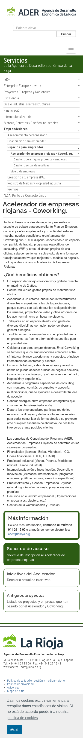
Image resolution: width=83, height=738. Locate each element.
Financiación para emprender (26, 141)
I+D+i (7, 79)
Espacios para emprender (25, 147)
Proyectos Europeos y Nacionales (27, 92)
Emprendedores (15, 129)
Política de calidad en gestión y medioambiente (36, 680)
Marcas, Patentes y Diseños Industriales (31, 123)
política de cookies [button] (22, 718)
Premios (12, 189)
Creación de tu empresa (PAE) (26, 177)
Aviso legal (13, 687)
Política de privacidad (20, 684)
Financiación (12, 110)
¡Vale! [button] (14, 730)
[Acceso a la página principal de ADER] (41, 12)
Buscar (66, 34)
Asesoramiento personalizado (27, 135)
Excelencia (11, 98)
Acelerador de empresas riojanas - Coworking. (42, 153)
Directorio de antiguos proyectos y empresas (40, 159)
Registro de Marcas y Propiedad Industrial (34, 183)
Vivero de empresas (23, 171)
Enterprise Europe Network (22, 86)
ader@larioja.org (19, 534)
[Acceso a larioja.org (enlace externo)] (41, 641)
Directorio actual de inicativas (31, 165)
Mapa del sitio (15, 691)
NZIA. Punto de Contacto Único (25, 195)
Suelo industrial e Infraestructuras (27, 104)
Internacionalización (18, 117)
